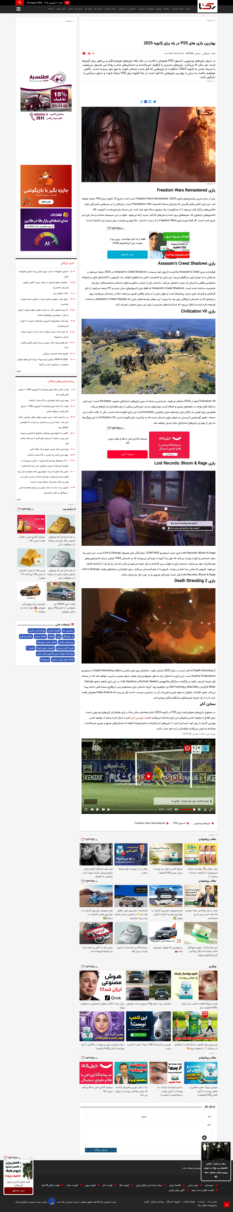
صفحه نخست (177, 8)
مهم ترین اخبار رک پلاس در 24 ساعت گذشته (47, 455)
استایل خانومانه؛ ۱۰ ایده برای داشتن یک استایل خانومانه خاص (44, 274)
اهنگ (51, 636)
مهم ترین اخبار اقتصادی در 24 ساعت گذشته (49, 400)
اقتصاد (166, 8)
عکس (70, 8)
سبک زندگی (110, 8)
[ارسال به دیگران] (84, 54)
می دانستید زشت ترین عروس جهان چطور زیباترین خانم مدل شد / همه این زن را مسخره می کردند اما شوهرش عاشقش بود (44, 422)
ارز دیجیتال (68, 636)
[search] (20, 2)
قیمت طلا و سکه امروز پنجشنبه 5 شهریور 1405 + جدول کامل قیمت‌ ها (44, 392)
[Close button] (31, 1157)
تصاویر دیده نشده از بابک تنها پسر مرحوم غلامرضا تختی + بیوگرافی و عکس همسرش (44, 490)
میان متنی (193, 1185)
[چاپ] (89, 54)
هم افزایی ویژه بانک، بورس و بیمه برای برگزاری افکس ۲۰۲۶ (45, 345)
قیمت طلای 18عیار (50, 1185)
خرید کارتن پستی (65, 648)
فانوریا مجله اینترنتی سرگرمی (55, 353)
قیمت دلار (108, 1185)
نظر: (208, 1124)
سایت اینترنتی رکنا (107, 1202)
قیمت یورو (90, 1185)
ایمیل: (143, 1116)
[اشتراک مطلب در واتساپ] (141, 102)
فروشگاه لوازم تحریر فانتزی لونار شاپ (55, 653)
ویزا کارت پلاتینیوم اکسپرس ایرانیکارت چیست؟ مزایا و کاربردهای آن (44, 323)
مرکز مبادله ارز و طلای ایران (149, 1185)
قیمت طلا (124, 1185)
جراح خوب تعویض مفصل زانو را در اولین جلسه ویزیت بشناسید (44, 302)
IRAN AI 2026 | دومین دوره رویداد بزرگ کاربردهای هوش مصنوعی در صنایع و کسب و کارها (43, 362)
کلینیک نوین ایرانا (45, 648)
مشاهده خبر (90, 801)
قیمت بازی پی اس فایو (138, 718)
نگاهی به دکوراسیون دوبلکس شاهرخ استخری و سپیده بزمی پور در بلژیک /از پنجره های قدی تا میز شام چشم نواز (44, 438)
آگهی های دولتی (177, 1190)
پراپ (58, 636)
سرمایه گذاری (127, 454)
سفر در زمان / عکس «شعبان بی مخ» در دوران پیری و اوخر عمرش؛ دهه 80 (216, 1170)
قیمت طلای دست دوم (203, 1190)
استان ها (98, 8)
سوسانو (209, 1185)
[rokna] (207, 6)
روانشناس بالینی (36, 630)
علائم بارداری (26, 636)
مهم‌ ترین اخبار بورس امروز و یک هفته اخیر (49, 449)
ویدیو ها (79, 8)
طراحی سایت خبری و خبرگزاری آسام (31, 1202)
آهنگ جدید (40, 636)
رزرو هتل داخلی (66, 642)
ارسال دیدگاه (101, 1150)
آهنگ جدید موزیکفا (46, 642)
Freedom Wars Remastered (150, 823)
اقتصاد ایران (175, 1185)
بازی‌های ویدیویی (202, 823)
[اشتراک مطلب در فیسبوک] (145, 102)
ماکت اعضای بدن (60, 293)
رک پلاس (122, 8)
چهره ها (88, 8)
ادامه (19, 371)
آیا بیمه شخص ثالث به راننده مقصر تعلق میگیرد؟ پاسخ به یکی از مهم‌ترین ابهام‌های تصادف (44, 313)
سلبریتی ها (68, 630)
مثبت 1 (30, 648)
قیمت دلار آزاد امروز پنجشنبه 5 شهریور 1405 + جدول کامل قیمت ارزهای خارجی (45, 409)
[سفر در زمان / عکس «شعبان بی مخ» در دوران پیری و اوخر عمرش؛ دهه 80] (215, 1151)
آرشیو (188, 8)
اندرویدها (44, 659)
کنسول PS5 (179, 823)
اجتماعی (132, 8)
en (67, 3)
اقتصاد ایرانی (54, 630)
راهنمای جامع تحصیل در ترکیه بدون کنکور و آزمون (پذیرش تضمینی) (46, 285)
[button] (204, 1138)
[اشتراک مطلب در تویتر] (149, 102)
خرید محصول (127, 254)
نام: (209, 1116)
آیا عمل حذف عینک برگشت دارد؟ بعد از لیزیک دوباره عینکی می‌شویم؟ (45, 334)
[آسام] (51, 1202)
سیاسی (141, 8)
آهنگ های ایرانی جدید (63, 659)
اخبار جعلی (61, 8)
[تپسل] (108, 228)
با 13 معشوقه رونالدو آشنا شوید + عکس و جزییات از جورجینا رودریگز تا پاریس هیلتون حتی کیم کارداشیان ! (45, 463)
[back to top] (227, 1204)
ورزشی (158, 8)
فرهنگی (150, 8)
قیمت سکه (72, 1185)
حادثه (51, 8)
